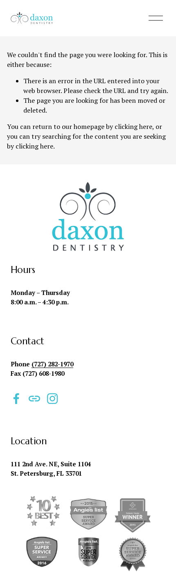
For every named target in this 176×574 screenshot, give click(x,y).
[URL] (34, 398)
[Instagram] (52, 398)
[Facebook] (16, 398)
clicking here (133, 126)
